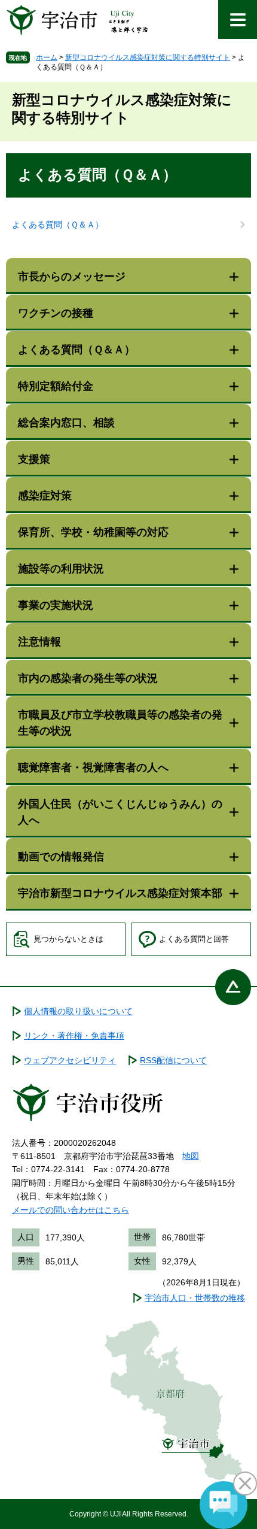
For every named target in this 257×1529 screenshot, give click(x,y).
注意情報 (39, 642)
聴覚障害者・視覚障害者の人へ (93, 767)
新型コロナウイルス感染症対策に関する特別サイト (147, 57)
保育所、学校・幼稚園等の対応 (93, 532)
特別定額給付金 (55, 386)
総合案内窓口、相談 (66, 423)
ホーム (46, 57)
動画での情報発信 (61, 857)
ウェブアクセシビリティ (70, 1060)
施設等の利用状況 (61, 569)
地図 (190, 1156)
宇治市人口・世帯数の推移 (195, 1298)
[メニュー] (237, 19)
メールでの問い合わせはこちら (70, 1210)
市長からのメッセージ (72, 277)
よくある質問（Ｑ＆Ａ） (57, 224)
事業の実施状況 (55, 605)
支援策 (34, 459)
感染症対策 (45, 496)
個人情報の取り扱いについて (78, 1011)
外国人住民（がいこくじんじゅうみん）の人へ (120, 812)
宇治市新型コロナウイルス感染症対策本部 (120, 893)
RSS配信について (173, 1060)
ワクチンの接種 (55, 313)
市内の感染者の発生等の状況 (88, 678)
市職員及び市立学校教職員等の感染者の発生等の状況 (120, 723)
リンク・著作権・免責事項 (74, 1035)
